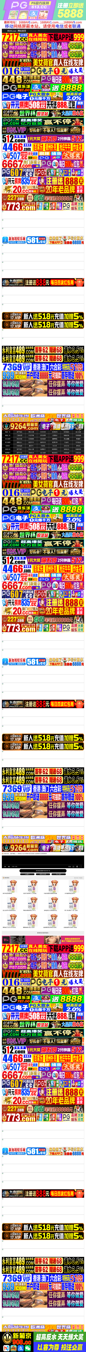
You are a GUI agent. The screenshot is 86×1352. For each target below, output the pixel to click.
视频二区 (7, 435)
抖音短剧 (19, 446)
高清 (69, 866)
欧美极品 (66, 432)
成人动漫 (78, 432)
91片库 (55, 446)
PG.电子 (58, 874)
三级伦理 (19, 435)
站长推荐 (7, 439)
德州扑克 (43, 442)
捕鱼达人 (19, 442)
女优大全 (66, 446)
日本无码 (43, 432)
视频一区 (7, 432)
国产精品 (19, 432)
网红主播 (31, 432)
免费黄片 (43, 449)
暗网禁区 (54, 449)
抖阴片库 (7, 449)
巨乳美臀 (43, 435)
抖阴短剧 (66, 452)
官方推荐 (7, 442)
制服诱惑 (78, 449)
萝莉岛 (78, 446)
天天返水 (78, 442)
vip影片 (27, 874)
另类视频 (78, 435)
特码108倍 (43, 874)
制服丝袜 (66, 435)
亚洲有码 (54, 432)
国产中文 (19, 452)
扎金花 (66, 442)
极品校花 (54, 452)
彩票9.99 (54, 442)
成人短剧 (43, 452)
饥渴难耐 (31, 439)
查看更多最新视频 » (43, 933)
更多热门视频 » (78, 878)
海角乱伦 (66, 449)
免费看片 (7, 452)
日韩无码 (78, 452)
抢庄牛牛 (31, 442)
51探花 (43, 446)
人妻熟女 (54, 435)
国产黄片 (19, 449)
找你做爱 (43, 439)
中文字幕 (31, 435)
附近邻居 (19, 439)
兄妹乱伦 (31, 452)
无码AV (7, 446)
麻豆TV (31, 446)
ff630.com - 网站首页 (16, 31)
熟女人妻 (31, 449)
